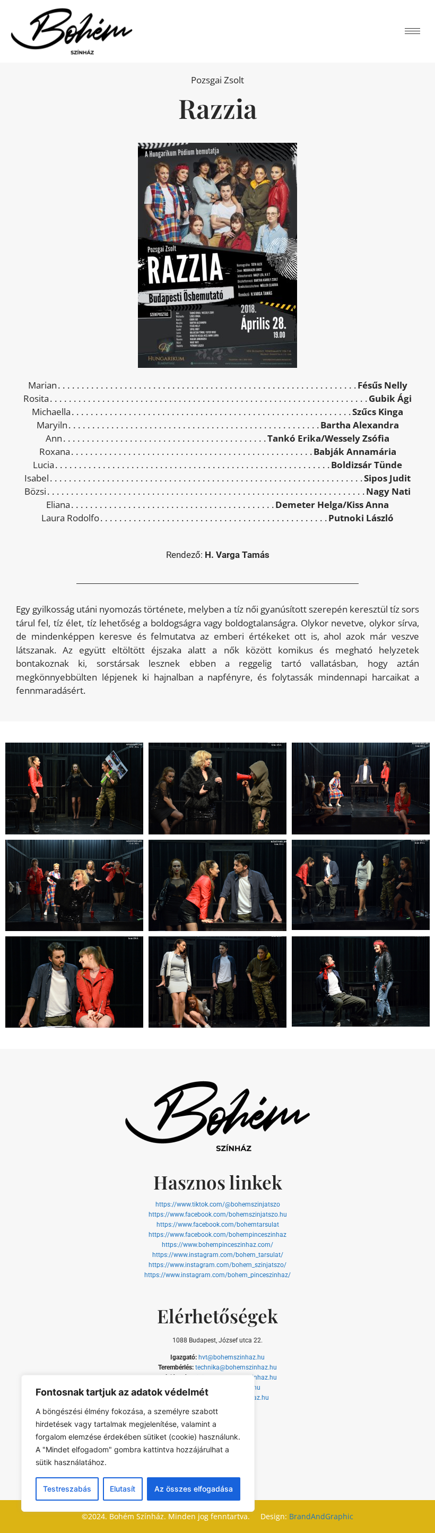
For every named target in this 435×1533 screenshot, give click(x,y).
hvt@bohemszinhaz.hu (231, 1357)
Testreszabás (67, 1488)
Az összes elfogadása (193, 1488)
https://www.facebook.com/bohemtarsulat (217, 1224)
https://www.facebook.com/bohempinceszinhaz (217, 1234)
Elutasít (122, 1488)
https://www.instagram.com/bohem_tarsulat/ (217, 1255)
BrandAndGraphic (321, 1516)
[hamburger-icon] (412, 31)
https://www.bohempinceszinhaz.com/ (217, 1244)
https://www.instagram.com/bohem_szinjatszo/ (217, 1265)
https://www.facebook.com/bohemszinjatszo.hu (218, 1214)
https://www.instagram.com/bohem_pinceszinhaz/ (217, 1275)
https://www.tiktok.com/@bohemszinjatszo (217, 1204)
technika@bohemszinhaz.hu (236, 1367)
